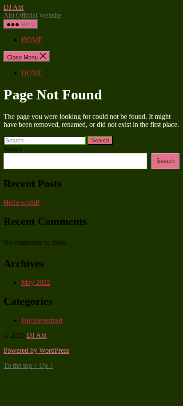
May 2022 (35, 282)
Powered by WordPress (36, 350)
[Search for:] (46, 140)
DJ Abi (14, 7)
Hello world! (22, 202)
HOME (32, 39)
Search (13, 149)
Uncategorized (41, 320)
